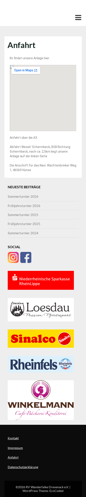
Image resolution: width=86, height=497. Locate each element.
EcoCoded (56, 491)
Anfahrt (13, 457)
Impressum (15, 448)
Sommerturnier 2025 (23, 215)
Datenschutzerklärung (23, 467)
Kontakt (13, 438)
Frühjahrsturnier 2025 (24, 224)
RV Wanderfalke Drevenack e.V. (40, 8)
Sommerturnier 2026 (23, 196)
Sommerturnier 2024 (23, 233)
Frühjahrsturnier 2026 (24, 206)
